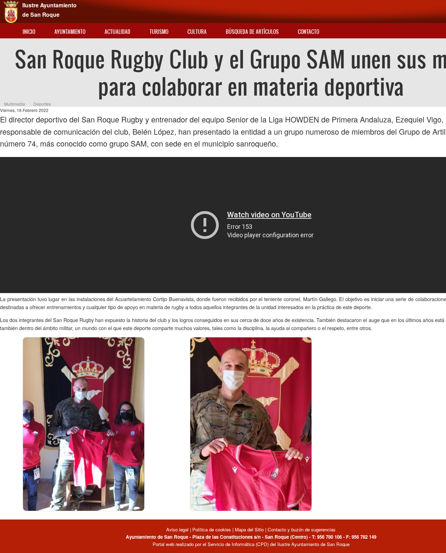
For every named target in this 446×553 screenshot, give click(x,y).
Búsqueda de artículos (252, 31)
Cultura (197, 31)
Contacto (308, 31)
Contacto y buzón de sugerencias (302, 529)
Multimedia (14, 104)
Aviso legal (178, 529)
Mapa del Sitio (249, 529)
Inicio (29, 31)
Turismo (158, 31)
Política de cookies (211, 529)
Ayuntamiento (69, 31)
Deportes (42, 104)
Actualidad (117, 31)
